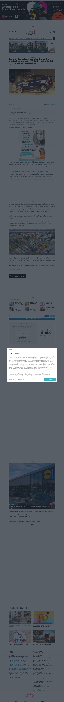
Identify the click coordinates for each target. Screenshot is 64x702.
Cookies (16, 375)
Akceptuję (50, 379)
